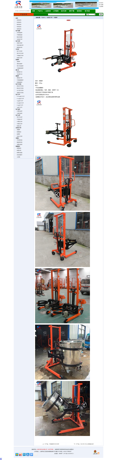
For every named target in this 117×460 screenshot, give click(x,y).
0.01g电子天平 (20, 103)
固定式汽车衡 (19, 86)
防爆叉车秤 (19, 57)
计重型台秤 (19, 121)
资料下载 (71, 11)
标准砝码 (18, 22)
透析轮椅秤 (19, 63)
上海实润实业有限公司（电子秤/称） (45, 449)
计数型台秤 (19, 123)
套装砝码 (18, 20)
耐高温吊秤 (19, 47)
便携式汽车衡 (19, 92)
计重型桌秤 (19, 111)
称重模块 (18, 132)
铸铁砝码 (18, 29)
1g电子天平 (19, 107)
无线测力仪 (19, 74)
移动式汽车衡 (19, 88)
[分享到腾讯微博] (24, 454)
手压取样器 (19, 140)
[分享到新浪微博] (20, 454)
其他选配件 (19, 154)
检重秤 (18, 134)
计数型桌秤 (19, 113)
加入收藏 (101, 4)
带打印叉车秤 (19, 53)
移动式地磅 (19, 37)
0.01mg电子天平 (20, 96)
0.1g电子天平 (19, 105)
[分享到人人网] (27, 454)
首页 (33, 11)
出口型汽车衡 (19, 90)
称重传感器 (19, 152)
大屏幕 (18, 157)
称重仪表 (18, 150)
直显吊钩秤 (19, 43)
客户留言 (87, 11)
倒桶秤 (18, 129)
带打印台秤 (19, 117)
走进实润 (48, 11)
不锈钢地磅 (19, 34)
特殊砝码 (18, 26)
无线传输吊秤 (19, 45)
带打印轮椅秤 (19, 66)
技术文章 (63, 11)
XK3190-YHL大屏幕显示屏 (87, 444)
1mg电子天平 (19, 100)
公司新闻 (55, 11)
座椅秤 (18, 61)
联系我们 (79, 11)
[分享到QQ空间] (16, 454)
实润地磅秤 (19, 32)
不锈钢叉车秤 (19, 55)
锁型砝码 (18, 24)
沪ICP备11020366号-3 (68, 453)
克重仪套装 (19, 144)
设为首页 (101, 2)
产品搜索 (101, 6)
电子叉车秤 (19, 51)
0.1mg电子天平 (20, 98)
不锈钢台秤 (19, 119)
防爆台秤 (18, 126)
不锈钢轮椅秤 (19, 68)
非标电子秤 (19, 39)
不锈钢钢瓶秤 (19, 80)
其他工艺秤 (19, 136)
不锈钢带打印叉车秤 (54, 444)
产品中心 (40, 11)
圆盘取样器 (19, 142)
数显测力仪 (19, 72)
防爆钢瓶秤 (19, 82)
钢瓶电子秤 (19, 78)
